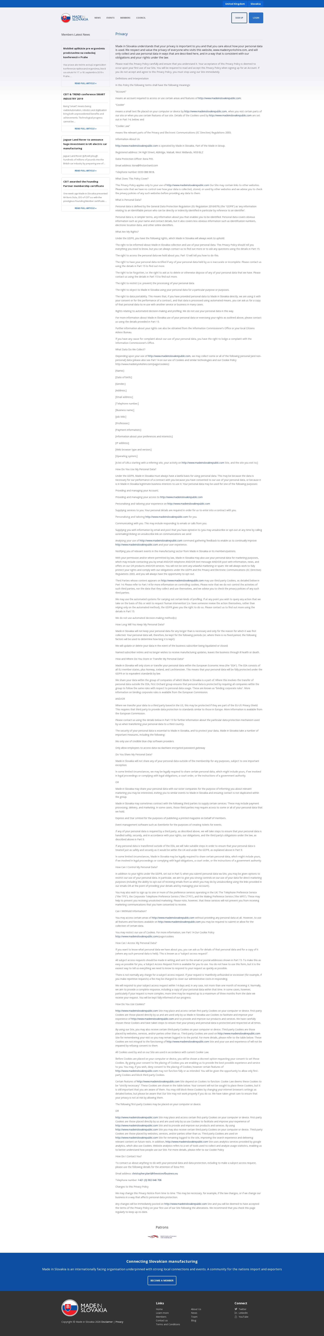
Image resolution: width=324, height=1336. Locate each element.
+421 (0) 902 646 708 (149, 1180)
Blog (193, 1320)
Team (194, 1316)
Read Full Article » (86, 83)
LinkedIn (243, 1312)
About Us (196, 1309)
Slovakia (256, 3)
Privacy (119, 1321)
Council (141, 17)
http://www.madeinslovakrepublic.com (219, 98)
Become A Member (162, 1280)
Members (125, 17)
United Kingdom (235, 3)
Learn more (162, 1312)
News (97, 17)
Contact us (162, 1320)
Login (256, 17)
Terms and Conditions (168, 1324)
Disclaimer (107, 1321)
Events (110, 17)
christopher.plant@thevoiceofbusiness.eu (155, 1173)
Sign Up (239, 17)
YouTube (243, 1316)
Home (159, 1309)
